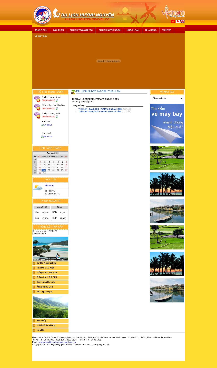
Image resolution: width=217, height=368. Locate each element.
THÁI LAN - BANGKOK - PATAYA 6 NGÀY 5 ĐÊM (99, 111)
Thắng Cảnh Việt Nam (47, 272)
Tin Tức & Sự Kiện (45, 268)
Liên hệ (40, 330)
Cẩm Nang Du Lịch (46, 282)
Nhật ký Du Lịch (44, 291)
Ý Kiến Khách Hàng (46, 325)
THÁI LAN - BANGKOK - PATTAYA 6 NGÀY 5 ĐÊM (100, 109)
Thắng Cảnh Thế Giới (47, 277)
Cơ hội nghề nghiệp (46, 263)
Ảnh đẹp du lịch (45, 287)
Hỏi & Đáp (41, 320)
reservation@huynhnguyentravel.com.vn (57, 342)
